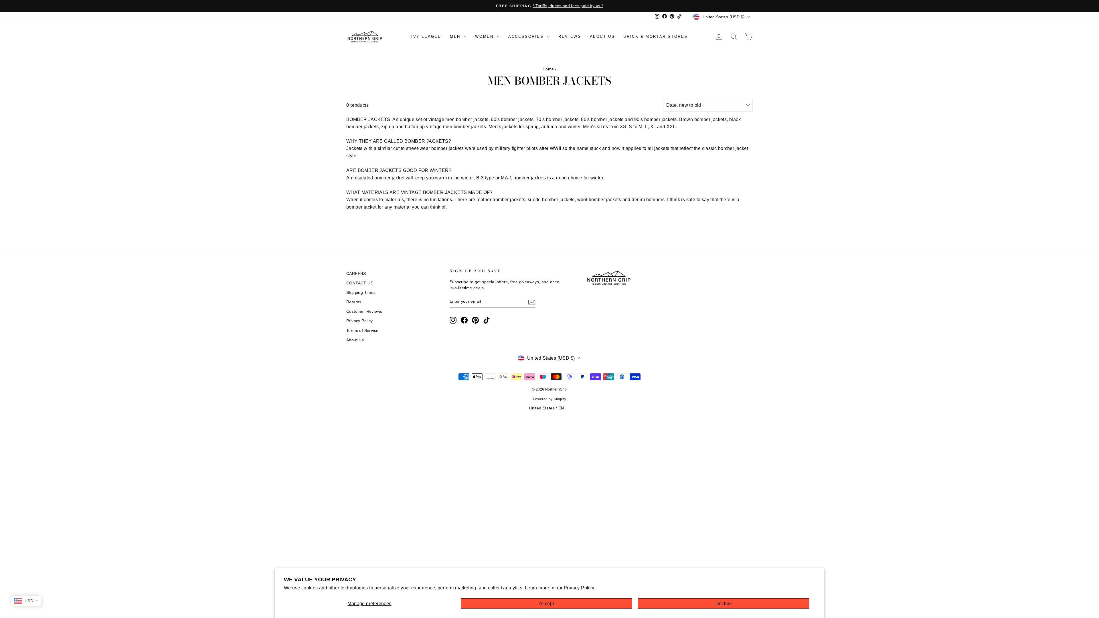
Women (485, 36)
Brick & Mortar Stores (655, 36)
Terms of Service (362, 330)
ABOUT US (602, 36)
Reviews (569, 36)
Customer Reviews (364, 311)
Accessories (526, 36)
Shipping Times (361, 292)
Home (548, 69)
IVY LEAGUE (426, 36)
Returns (353, 302)
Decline (723, 603)
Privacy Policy (359, 321)
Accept (546, 603)
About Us (355, 340)
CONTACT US (359, 283)
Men (456, 36)
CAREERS (356, 274)
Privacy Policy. (579, 587)
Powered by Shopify (549, 399)
